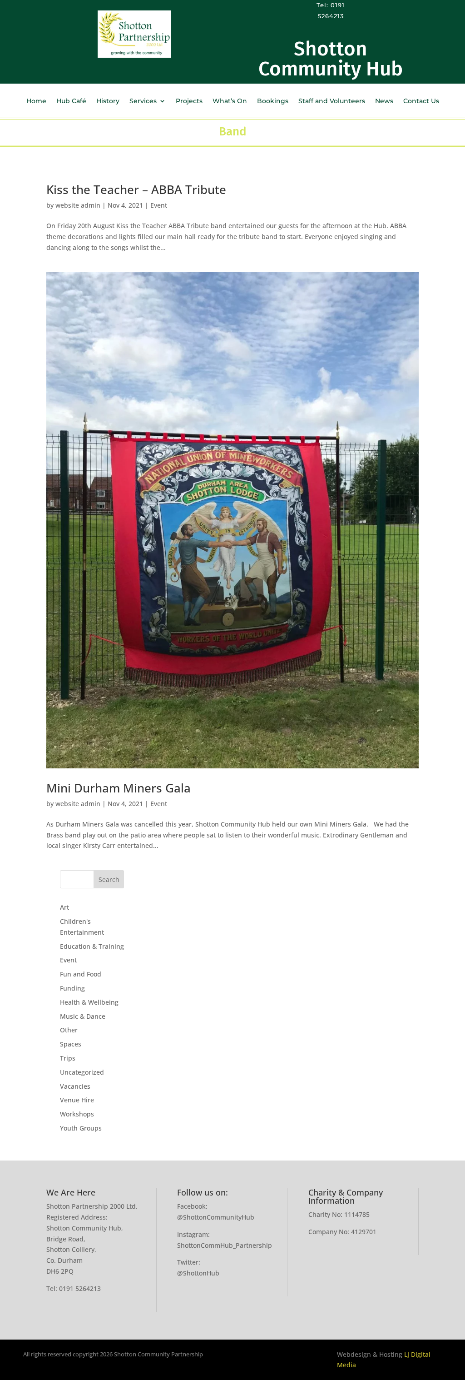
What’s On (230, 101)
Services (143, 101)
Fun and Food (80, 974)
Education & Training (92, 946)
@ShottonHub (198, 1273)
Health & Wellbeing (89, 1002)
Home (36, 101)
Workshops (77, 1114)
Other (69, 1030)
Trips (67, 1058)
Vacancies (75, 1086)
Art (64, 907)
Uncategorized (82, 1072)
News (384, 101)
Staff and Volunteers (331, 101)
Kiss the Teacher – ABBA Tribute (136, 189)
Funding (72, 988)
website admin (77, 205)
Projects (189, 101)
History (107, 101)
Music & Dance (82, 1016)
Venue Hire (77, 1100)
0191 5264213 (80, 1288)
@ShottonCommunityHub (215, 1217)
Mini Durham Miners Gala (118, 788)
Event (158, 205)
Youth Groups (81, 1128)
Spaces (70, 1044)
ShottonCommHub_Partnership (224, 1245)
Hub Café (71, 101)
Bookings (272, 101)
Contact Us (421, 101)
